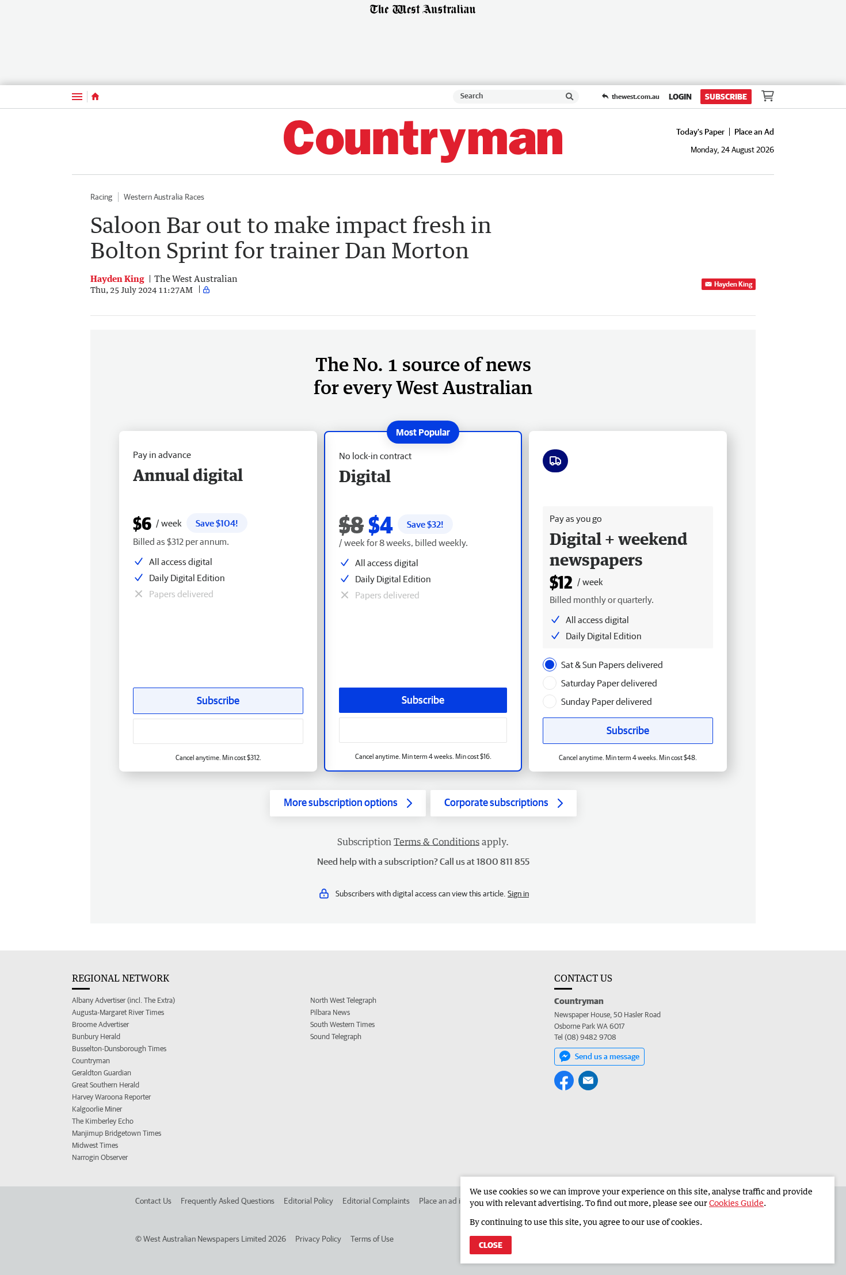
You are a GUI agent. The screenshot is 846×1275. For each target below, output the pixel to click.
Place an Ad (754, 132)
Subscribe (726, 96)
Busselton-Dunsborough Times (119, 1048)
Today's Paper (700, 132)
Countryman (91, 1060)
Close (490, 1245)
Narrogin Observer (100, 1157)
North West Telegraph (343, 1000)
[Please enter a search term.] (569, 96)
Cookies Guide (736, 1203)
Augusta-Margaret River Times (118, 1012)
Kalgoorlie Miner (97, 1109)
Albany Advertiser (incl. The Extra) (123, 1000)
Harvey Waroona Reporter (111, 1097)
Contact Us (153, 1200)
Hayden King (733, 284)
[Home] (95, 97)
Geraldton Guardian (101, 1072)
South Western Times (342, 1024)
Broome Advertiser (100, 1024)
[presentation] (550, 664)
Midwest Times (95, 1145)
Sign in (518, 893)
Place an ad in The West (458, 1200)
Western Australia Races (164, 196)
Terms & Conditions (436, 842)
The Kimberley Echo (103, 1121)
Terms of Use (372, 1238)
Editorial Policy (308, 1200)
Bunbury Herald (96, 1036)
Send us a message (607, 1056)
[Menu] (77, 96)
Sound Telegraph (335, 1036)
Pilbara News (330, 1012)
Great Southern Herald (105, 1085)
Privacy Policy (318, 1238)
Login (680, 96)
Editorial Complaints (376, 1200)
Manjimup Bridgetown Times (116, 1133)
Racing (101, 196)
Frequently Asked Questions (228, 1200)
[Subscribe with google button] (423, 730)
